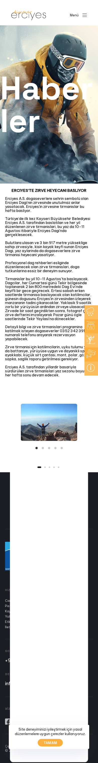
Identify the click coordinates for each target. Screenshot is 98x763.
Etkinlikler (12, 622)
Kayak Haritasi (16, 611)
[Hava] (91, 312)
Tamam (50, 742)
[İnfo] (91, 369)
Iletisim (10, 627)
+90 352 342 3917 (24, 660)
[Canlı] (91, 354)
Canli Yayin (13, 601)
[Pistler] (91, 340)
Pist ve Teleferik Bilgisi (22, 606)
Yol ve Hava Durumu (20, 617)
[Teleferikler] (91, 326)
